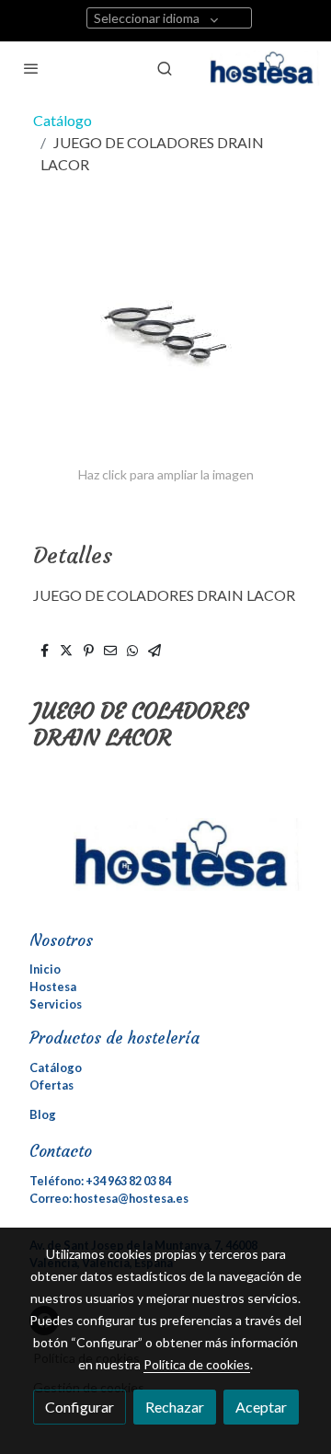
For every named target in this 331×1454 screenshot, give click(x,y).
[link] (265, 68)
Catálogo (62, 120)
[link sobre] (165, 865)
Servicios (55, 1004)
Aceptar (261, 1406)
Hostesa (52, 986)
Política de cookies (196, 1364)
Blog (42, 1114)
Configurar (79, 1406)
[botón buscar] (164, 68)
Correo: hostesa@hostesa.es (108, 1198)
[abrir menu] (31, 68)
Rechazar (174, 1406)
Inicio (45, 969)
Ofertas (51, 1085)
